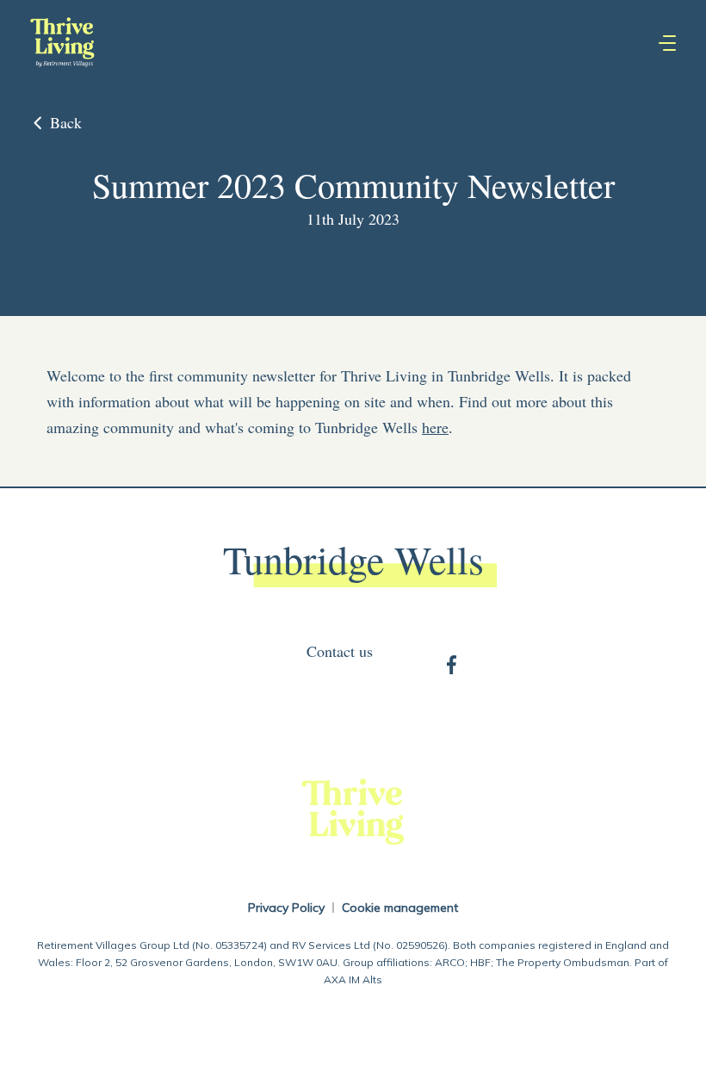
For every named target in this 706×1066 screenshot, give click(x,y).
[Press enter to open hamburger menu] (667, 43)
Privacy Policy (286, 907)
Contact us (340, 651)
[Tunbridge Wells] (62, 43)
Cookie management (400, 907)
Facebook (451, 663)
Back (66, 122)
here (435, 427)
